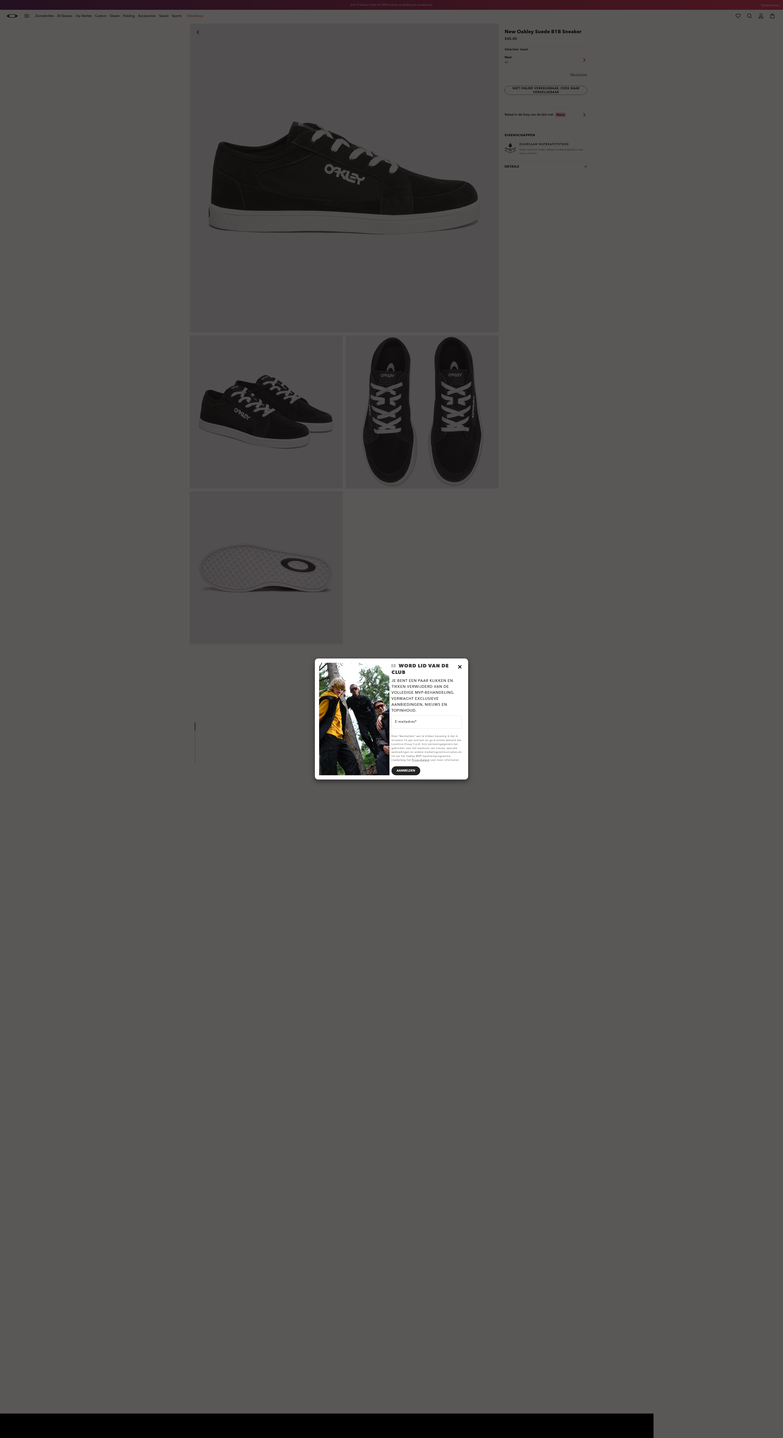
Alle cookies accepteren (599, 1425)
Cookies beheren (43, 1427)
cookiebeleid (604, 1419)
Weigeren (555, 1425)
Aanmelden (406, 771)
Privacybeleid (420, 760)
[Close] (460, 667)
